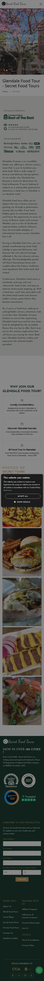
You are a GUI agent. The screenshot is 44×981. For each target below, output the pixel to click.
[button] (22, 502)
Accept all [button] (23, 496)
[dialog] (22, 490)
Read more (8, 490)
